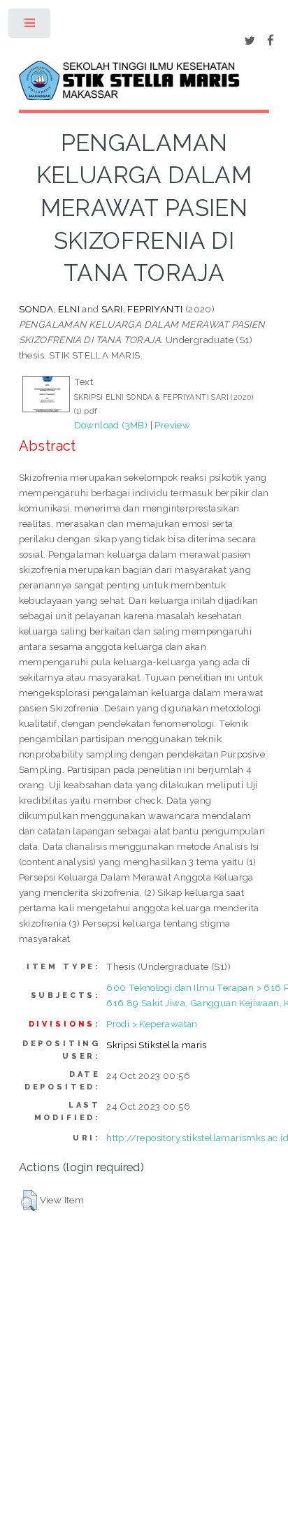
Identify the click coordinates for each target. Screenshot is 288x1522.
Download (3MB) (111, 424)
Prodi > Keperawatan (152, 1023)
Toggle (30, 26)
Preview (172, 424)
